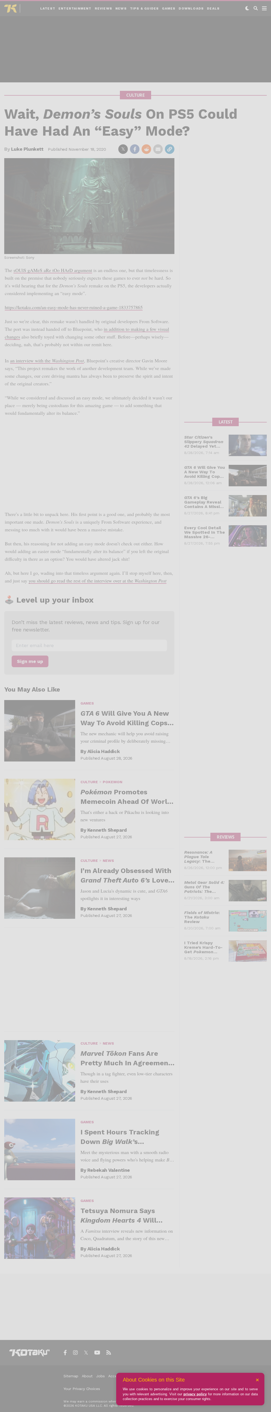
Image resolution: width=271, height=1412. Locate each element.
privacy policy (195, 1394)
